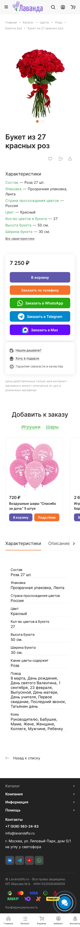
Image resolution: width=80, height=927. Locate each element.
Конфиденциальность (21, 907)
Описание (59, 543)
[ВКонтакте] (9, 860)
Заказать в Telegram (44, 316)
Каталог (12, 786)
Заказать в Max (44, 330)
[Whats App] (39, 860)
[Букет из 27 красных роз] (40, 83)
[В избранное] (50, 158)
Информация (16, 802)
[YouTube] (29, 860)
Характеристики (23, 543)
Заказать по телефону (40, 290)
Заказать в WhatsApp (44, 303)
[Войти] (63, 7)
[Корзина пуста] (73, 7)
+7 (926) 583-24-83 (22, 826)
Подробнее (47, 517)
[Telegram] (19, 860)
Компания (14, 794)
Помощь (12, 810)
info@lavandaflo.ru (20, 833)
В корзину (40, 277)
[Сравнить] (60, 158)
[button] (37, 121)
